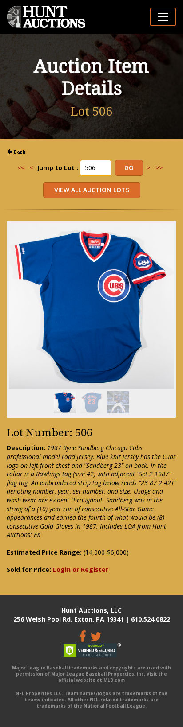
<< (20, 167)
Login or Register (80, 569)
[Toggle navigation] (163, 17)
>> (159, 167)
